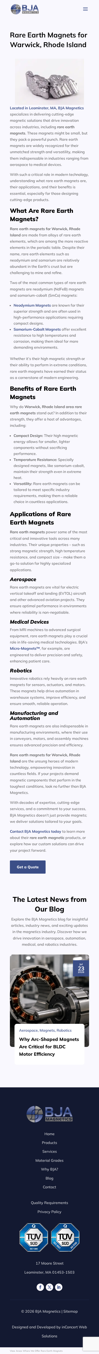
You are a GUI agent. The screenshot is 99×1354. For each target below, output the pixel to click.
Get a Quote (28, 867)
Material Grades (49, 1160)
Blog (49, 1178)
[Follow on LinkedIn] (58, 1287)
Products (49, 1142)
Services (49, 1151)
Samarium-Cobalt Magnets (37, 329)
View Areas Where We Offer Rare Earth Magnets (36, 1350)
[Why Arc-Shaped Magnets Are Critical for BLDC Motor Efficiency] (49, 1001)
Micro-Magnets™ (25, 648)
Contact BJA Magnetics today (35, 831)
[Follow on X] (49, 1287)
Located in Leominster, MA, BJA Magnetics (47, 108)
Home (49, 1133)
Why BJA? (49, 1169)
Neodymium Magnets (32, 305)
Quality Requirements (49, 1202)
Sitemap (70, 1311)
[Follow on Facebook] (40, 1287)
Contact (49, 1187)
